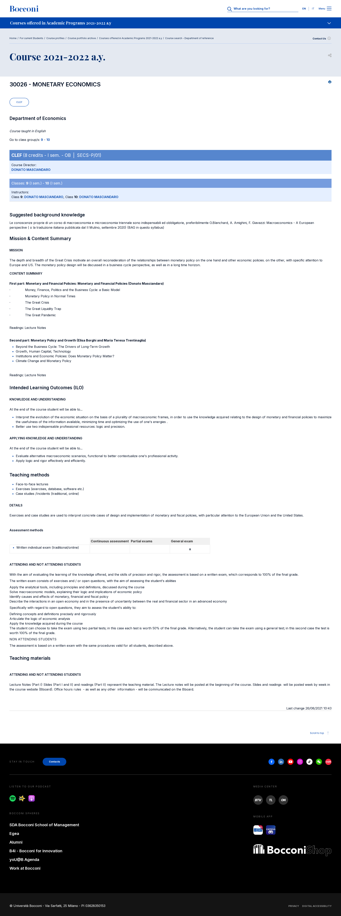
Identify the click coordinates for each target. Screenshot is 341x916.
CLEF (19, 102)
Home (13, 38)
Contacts (54, 761)
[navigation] (170, 22)
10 (48, 140)
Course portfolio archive (82, 38)
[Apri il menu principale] (329, 9)
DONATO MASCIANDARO (31, 170)
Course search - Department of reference (189, 38)
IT (313, 8)
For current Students (31, 38)
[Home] (24, 9)
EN (304, 8)
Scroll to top (317, 733)
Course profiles (55, 38)
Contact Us (319, 38)
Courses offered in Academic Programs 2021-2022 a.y (130, 38)
